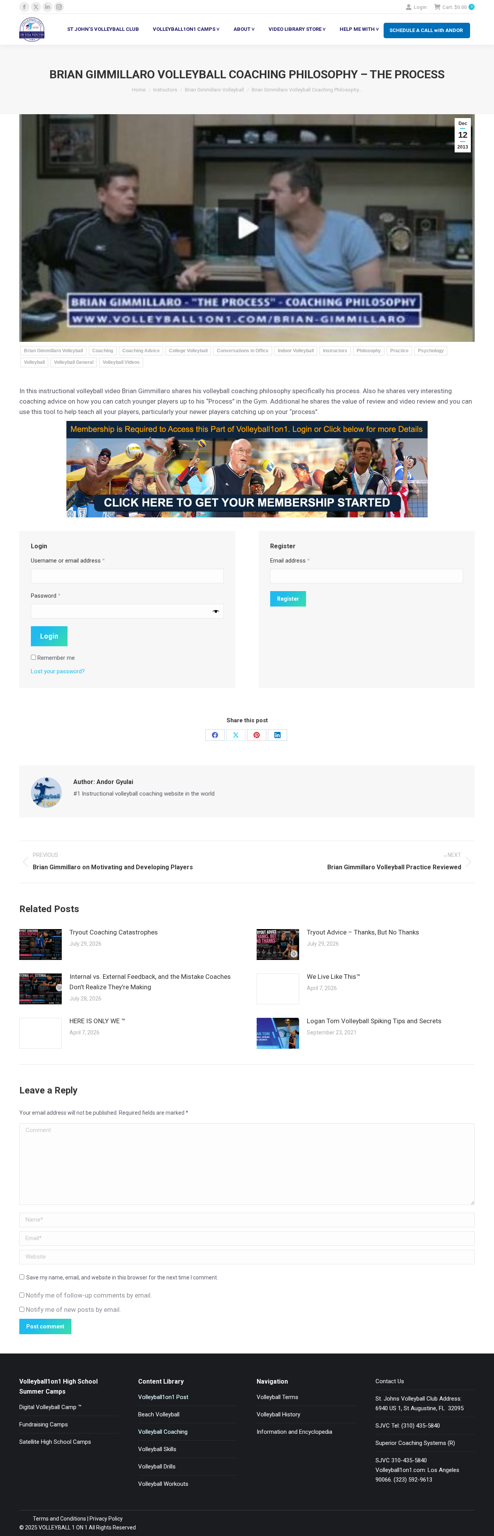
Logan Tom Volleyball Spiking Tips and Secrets (374, 1021)
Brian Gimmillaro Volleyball (53, 350)
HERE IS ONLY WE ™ (97, 1021)
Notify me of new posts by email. (73, 1309)
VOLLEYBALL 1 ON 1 (62, 1527)
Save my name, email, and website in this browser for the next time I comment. (122, 1277)
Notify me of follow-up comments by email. (89, 1295)
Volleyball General (73, 362)
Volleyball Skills (157, 1449)
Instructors (335, 350)
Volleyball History (278, 1414)
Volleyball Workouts (163, 1483)
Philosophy (369, 350)
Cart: (457, 7)
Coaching (102, 350)
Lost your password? (58, 671)
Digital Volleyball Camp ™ (50, 1407)
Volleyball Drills (157, 1466)
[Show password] (216, 611)
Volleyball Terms (277, 1397)
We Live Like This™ (333, 976)
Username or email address (68, 560)
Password (46, 595)
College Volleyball (188, 350)
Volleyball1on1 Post (163, 1397)
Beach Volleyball (158, 1414)
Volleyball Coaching (163, 1431)
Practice (399, 350)
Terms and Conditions (59, 1519)
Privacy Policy (106, 1519)
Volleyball (34, 362)
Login (420, 7)
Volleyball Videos (121, 362)
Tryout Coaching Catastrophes (113, 932)
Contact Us (390, 1381)
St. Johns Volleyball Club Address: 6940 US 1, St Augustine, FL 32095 (420, 1403)
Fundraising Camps (43, 1424)
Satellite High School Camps (55, 1441)
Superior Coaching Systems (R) (415, 1443)
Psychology (431, 350)
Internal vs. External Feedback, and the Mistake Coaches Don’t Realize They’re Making (150, 982)
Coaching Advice (141, 350)
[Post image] (40, 944)
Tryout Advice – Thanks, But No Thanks (363, 932)
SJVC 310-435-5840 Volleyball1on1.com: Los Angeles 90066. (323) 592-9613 (417, 1470)
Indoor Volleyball (296, 350)
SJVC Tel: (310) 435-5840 (408, 1425)
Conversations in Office (243, 350)
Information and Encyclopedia (294, 1431)
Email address (290, 560)
